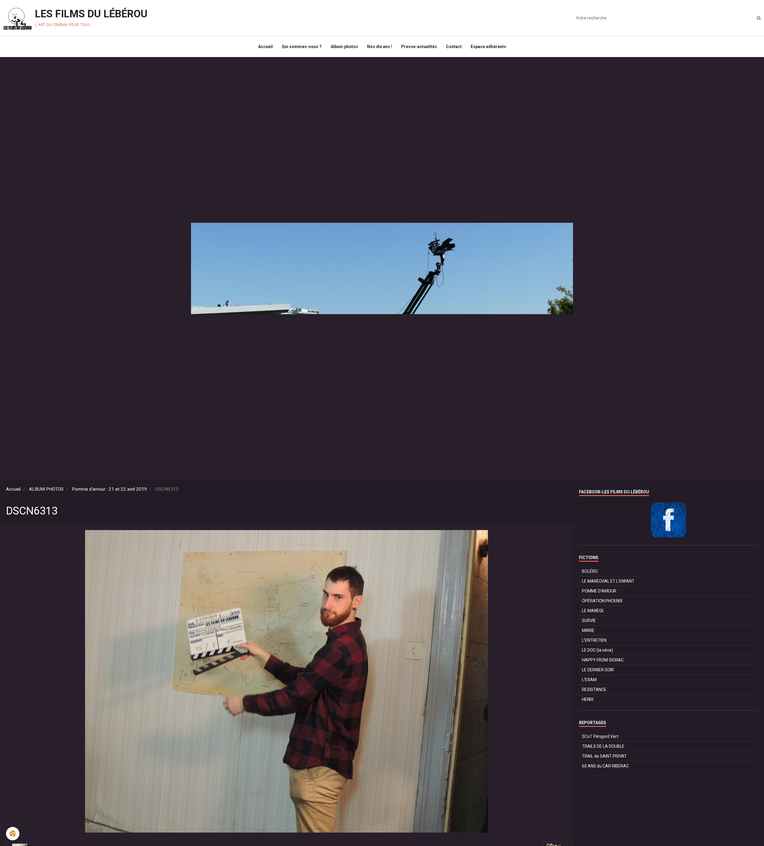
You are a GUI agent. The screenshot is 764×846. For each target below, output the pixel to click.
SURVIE (589, 620)
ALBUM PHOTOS (46, 489)
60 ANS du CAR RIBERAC (605, 766)
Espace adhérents (488, 46)
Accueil (265, 46)
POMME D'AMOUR (599, 591)
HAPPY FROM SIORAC (603, 660)
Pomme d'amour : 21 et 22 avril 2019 (109, 489)
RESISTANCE (594, 689)
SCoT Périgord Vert (600, 736)
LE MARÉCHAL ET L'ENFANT (608, 581)
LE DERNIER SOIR (598, 669)
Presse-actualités (419, 46)
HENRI (587, 699)
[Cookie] (12, 833)
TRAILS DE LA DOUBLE (603, 746)
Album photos (344, 46)
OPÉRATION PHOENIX (602, 600)
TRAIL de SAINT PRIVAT (604, 756)
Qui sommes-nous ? (302, 46)
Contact (454, 46)
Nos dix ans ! (379, 46)
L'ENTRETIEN (594, 640)
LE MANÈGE (593, 610)
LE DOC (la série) (597, 650)
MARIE (588, 630)
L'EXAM (589, 679)
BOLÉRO (590, 571)
